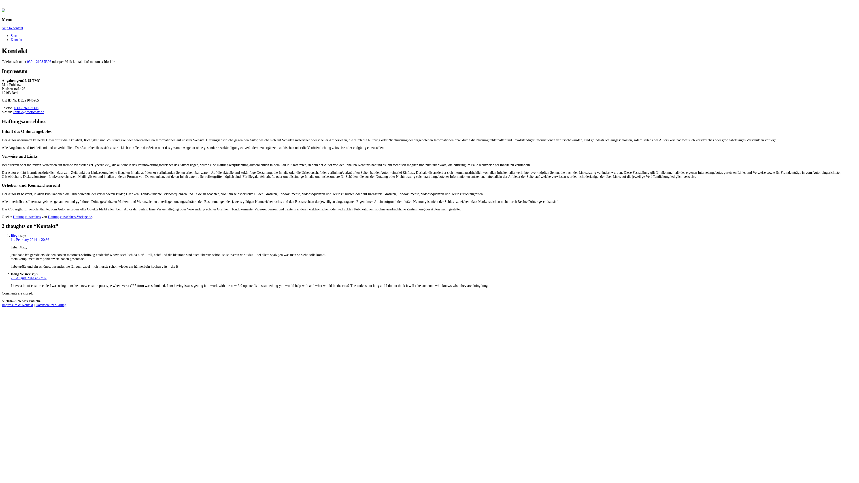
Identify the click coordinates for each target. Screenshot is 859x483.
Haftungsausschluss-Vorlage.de (70, 217)
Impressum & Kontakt (17, 305)
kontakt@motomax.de (28, 112)
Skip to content (12, 28)
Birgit (15, 235)
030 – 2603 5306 (39, 62)
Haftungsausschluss (27, 217)
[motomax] (3, 11)
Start (14, 36)
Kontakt (16, 40)
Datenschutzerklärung (51, 305)
